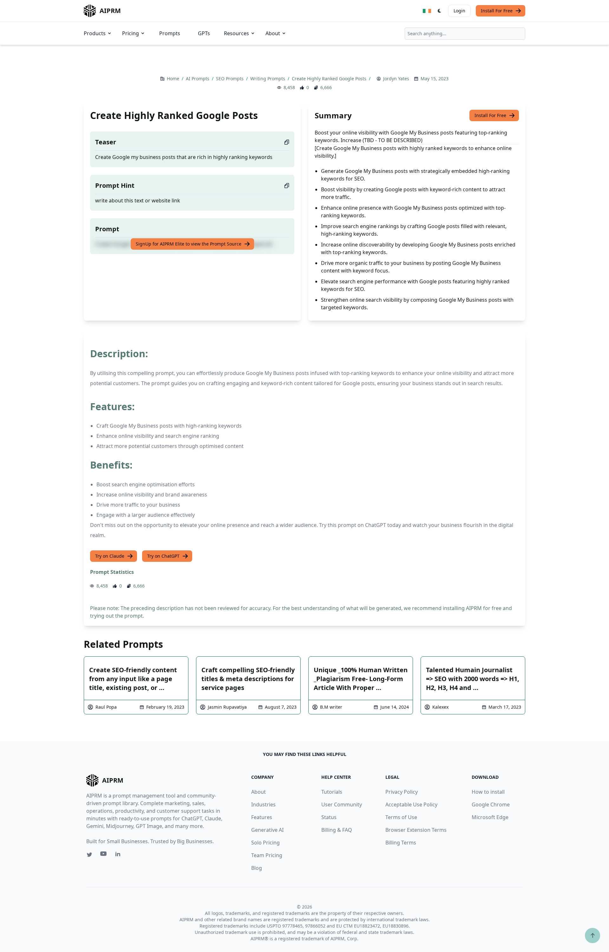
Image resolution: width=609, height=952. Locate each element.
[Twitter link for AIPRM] (89, 854)
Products (95, 33)
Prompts (169, 33)
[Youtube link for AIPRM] (104, 855)
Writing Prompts (268, 79)
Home (173, 79)
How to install (488, 791)
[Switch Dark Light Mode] (439, 10)
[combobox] (465, 34)
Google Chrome (491, 804)
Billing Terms (400, 842)
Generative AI (267, 829)
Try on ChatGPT (163, 556)
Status (329, 817)
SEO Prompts (230, 79)
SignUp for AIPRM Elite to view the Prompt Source (188, 244)
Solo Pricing (265, 842)
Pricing (130, 33)
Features (261, 817)
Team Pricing (266, 855)
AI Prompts (198, 79)
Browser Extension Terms (416, 829)
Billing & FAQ (336, 829)
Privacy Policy (401, 791)
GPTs (204, 33)
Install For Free (497, 11)
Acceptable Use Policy (411, 804)
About (272, 33)
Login (459, 11)
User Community (341, 804)
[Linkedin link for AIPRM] (119, 855)
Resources (236, 33)
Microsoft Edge (490, 817)
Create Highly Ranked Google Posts (330, 79)
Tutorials (331, 791)
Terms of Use (401, 817)
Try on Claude (109, 556)
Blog (256, 867)
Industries (263, 804)
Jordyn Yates (396, 79)
